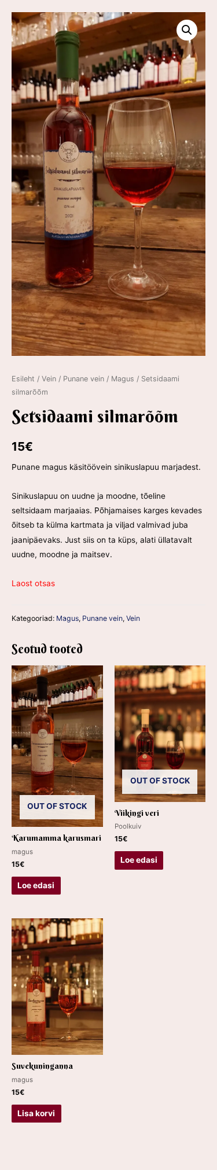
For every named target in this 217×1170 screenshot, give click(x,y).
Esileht (23, 378)
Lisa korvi (36, 1113)
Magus (122, 378)
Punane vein (83, 378)
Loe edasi (35, 885)
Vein (49, 378)
